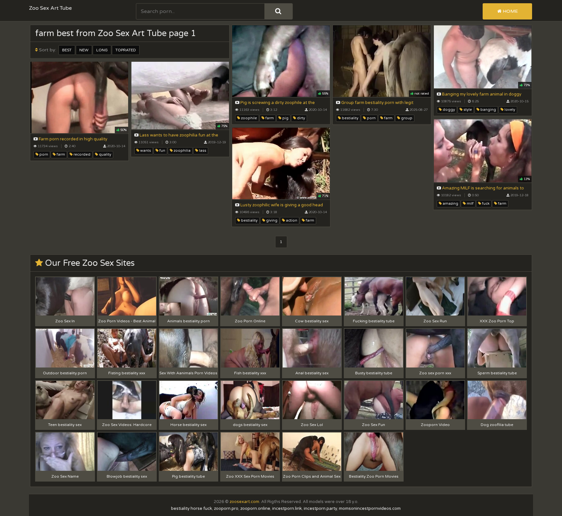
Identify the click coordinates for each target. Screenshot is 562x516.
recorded (81, 154)
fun (161, 150)
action (291, 220)
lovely (509, 110)
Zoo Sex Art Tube (50, 8)
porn (371, 118)
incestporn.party (320, 508)
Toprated (125, 50)
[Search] (278, 11)
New (83, 50)
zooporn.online (255, 508)
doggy (448, 110)
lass (202, 150)
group (406, 118)
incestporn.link (287, 508)
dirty (300, 118)
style (467, 110)
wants (145, 150)
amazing (450, 203)
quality (104, 154)
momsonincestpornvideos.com (370, 508)
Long (102, 50)
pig (284, 118)
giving (271, 220)
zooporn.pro (226, 508)
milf (470, 203)
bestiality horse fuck (191, 508)
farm (269, 118)
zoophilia (182, 150)
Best (67, 50)
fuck (485, 203)
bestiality (349, 118)
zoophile (248, 118)
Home (510, 11)
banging (487, 110)
